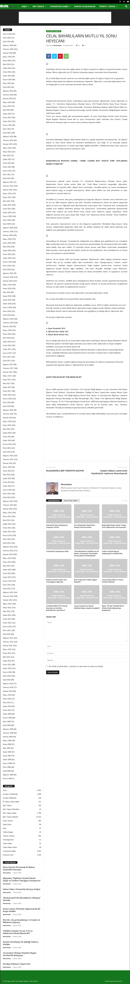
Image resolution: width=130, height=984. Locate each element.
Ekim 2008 (7, 767)
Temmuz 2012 (8, 596)
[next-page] (126, 500)
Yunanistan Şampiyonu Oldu (57, 551)
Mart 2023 (6, 110)
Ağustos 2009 (8, 729)
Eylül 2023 (7, 87)
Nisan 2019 (7, 288)
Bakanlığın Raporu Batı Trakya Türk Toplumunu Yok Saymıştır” (114, 526)
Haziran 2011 (7, 646)
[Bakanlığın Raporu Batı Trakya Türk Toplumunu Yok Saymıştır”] (114, 513)
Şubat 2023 (7, 114)
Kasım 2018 (7, 307)
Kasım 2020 (7, 216)
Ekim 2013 (7, 539)
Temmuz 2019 (8, 277)
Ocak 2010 (7, 710)
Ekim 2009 (7, 722)
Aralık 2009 (7, 714)
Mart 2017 (6, 383)
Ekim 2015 (7, 448)
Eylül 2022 (7, 133)
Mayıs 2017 (7, 376)
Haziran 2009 (8, 737)
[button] (126, 6)
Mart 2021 (6, 201)
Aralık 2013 (7, 532)
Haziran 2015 (8, 463)
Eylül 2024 (7, 42)
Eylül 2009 (7, 725)
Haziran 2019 (8, 281)
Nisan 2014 (7, 516)
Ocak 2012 (7, 619)
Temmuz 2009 (8, 733)
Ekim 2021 (7, 175)
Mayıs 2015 (7, 467)
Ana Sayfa (49, 29)
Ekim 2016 (7, 402)
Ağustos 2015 (8, 456)
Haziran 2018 (8, 326)
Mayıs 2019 (7, 285)
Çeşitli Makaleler (54, 500)
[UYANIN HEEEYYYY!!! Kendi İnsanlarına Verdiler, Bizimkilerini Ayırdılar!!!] (58, 594)
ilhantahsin (57, 45)
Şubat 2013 (7, 570)
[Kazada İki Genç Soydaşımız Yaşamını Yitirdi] (58, 513)
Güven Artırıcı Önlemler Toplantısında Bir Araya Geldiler (21, 910)
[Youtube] (127, 2)
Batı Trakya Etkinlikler (11, 809)
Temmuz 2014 (8, 505)
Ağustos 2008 (8, 775)
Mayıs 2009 (7, 741)
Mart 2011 (6, 657)
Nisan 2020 (7, 243)
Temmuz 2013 (8, 551)
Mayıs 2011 (7, 649)
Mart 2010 (6, 703)
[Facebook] (120, 2)
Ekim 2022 (7, 129)
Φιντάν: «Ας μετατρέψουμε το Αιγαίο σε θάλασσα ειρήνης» (21, 921)
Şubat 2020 (7, 250)
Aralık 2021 (7, 167)
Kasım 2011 (7, 627)
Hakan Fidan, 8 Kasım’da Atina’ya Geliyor (21, 889)
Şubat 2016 (7, 433)
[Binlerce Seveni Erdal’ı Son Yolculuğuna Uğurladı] (58, 568)
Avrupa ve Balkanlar (84, 6)
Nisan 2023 (7, 106)
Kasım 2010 (7, 672)
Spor (4, 828)
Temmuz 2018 (8, 323)
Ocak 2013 (7, 573)
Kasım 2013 (7, 535)
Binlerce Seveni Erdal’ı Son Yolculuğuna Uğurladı (56, 581)
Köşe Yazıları (8, 821)
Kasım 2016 (7, 399)
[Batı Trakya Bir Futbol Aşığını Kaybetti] (86, 568)
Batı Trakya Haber (9, 813)
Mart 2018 (6, 338)
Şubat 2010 (7, 706)
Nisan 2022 (7, 152)
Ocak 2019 (7, 300)
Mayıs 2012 (7, 604)
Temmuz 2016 (8, 414)
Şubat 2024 (7, 68)
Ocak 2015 (7, 482)
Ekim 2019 (7, 266)
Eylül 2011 (7, 634)
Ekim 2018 (7, 311)
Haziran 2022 (8, 144)
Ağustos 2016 (8, 410)
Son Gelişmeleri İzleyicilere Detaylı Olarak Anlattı (84, 526)
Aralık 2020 (7, 212)
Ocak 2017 (7, 391)
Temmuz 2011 (8, 642)
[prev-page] (123, 500)
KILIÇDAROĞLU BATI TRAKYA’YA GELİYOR (65, 470)
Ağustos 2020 (8, 228)
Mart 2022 (6, 156)
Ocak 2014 (7, 528)
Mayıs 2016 (7, 421)
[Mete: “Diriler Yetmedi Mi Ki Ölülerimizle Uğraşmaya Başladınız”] (114, 594)
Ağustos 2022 (8, 137)
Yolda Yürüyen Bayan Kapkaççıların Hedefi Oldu (112, 552)
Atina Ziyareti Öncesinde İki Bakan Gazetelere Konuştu (19, 868)
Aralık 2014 (7, 486)
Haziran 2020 (8, 235)
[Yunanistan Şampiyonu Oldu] (58, 540)
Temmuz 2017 (8, 368)
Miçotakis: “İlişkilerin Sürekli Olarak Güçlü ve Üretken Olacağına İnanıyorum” (22, 879)
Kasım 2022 (7, 125)
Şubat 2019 (7, 296)
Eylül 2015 (7, 452)
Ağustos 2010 (8, 684)
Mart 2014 (6, 520)
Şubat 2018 (7, 342)
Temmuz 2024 (8, 49)
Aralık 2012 (7, 577)
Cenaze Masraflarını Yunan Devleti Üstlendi (112, 581)
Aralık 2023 (7, 76)
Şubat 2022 (7, 159)
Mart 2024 (6, 64)
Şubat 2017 (7, 387)
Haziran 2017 (8, 372)
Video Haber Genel (10, 847)
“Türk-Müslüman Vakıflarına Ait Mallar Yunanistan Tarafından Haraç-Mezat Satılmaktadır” (86, 553)
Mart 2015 (6, 475)
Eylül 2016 (7, 406)
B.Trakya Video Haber (11, 802)
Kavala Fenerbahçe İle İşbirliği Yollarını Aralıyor (20, 943)
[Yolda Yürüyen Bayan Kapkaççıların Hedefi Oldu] (114, 540)
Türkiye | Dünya (107, 6)
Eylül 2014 (7, 497)
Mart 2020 (6, 247)
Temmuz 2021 (8, 186)
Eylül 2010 (7, 680)
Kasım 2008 (7, 763)
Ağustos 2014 (8, 501)
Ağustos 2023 (8, 91)
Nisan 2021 (7, 197)
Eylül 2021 (7, 178)
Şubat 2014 (7, 524)
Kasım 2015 (7, 444)
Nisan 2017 (7, 380)
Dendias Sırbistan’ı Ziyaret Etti (16, 964)
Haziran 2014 (8, 509)
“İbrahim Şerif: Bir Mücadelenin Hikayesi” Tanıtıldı (22, 899)
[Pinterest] (60, 56)
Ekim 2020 (7, 220)
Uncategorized (8, 840)
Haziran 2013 (8, 554)
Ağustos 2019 (8, 273)
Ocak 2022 (7, 163)
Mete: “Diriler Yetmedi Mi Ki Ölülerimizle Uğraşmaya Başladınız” (113, 608)
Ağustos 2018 (8, 319)
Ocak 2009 (7, 756)
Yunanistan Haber (59, 6)
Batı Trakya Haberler (60, 29)
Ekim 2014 (7, 494)
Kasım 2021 (7, 171)
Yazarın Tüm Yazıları (71, 500)
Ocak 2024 (7, 72)
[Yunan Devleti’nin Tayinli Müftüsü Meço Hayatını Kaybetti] (86, 594)
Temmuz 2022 (8, 140)
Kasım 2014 (7, 490)
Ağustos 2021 (8, 182)
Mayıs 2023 (7, 102)
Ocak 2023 (7, 118)
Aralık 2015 (7, 440)
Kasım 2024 (7, 34)
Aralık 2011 (7, 623)
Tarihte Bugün (8, 832)
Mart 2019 (6, 292)
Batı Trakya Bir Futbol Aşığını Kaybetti (85, 581)
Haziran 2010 (8, 691)
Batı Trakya (38, 6)
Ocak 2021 (7, 209)
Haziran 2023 (8, 99)
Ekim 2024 (7, 38)
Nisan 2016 (7, 425)
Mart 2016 (6, 429)
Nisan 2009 (7, 744)
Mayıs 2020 (7, 239)
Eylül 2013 (7, 543)
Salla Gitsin (7, 824)
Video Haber (7, 843)
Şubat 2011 (7, 661)
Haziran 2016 (8, 418)
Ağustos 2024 (8, 45)
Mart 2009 (6, 748)
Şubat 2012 (7, 615)
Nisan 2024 (7, 61)
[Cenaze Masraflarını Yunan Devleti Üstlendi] (114, 568)
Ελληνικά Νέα (8, 855)
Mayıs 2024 (7, 57)
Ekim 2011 (7, 630)
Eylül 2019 (7, 269)
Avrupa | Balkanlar (9, 798)
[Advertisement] (65, 17)
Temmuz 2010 (8, 687)
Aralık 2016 (7, 395)
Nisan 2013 (7, 562)
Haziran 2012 (8, 600)
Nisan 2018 (7, 334)
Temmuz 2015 (8, 459)
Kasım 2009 (7, 718)
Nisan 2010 (7, 699)
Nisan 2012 (7, 608)
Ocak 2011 (7, 665)
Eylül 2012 (7, 589)
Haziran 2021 (8, 190)
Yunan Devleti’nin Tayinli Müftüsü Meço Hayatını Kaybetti (86, 607)
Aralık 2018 (7, 304)
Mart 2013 (6, 566)
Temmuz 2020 (8, 231)
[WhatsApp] (66, 56)
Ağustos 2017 (8, 364)
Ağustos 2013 (8, 547)
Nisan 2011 (7, 653)
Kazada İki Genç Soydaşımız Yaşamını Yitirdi (57, 526)
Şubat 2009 (7, 752)
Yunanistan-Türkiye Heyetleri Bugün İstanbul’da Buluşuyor (19, 954)
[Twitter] (124, 2)
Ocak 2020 (7, 254)
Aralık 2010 (7, 668)
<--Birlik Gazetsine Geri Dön (113, 981)
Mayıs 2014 (7, 513)
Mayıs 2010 (7, 695)
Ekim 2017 (7, 357)
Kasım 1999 (7, 779)
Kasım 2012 (7, 581)
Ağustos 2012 (8, 592)
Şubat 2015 (7, 478)
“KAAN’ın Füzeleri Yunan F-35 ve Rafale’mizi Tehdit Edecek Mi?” (18, 932)
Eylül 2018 (7, 315)
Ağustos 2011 (8, 638)
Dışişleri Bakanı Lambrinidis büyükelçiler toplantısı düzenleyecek (109, 472)
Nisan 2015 (7, 471)
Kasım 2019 (7, 262)
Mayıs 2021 (7, 193)
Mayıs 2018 (7, 330)
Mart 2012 (6, 611)
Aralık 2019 (7, 258)
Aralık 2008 (7, 760)
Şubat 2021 (7, 205)
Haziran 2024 (8, 53)
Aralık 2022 (7, 121)
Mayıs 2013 (7, 558)
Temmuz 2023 (8, 95)
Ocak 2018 (7, 345)
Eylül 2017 (7, 361)
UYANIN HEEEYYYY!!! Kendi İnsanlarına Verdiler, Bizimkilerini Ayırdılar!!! (56, 608)
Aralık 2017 (7, 349)
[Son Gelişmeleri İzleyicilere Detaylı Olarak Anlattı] (86, 513)
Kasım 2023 (7, 80)
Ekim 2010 (7, 676)
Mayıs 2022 (7, 148)
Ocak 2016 (7, 437)
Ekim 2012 (7, 585)
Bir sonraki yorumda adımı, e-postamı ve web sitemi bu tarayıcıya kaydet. (76, 666)
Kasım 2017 (7, 353)
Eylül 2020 (7, 224)
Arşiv (24, 6)
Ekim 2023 (7, 83)
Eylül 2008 (7, 771)
